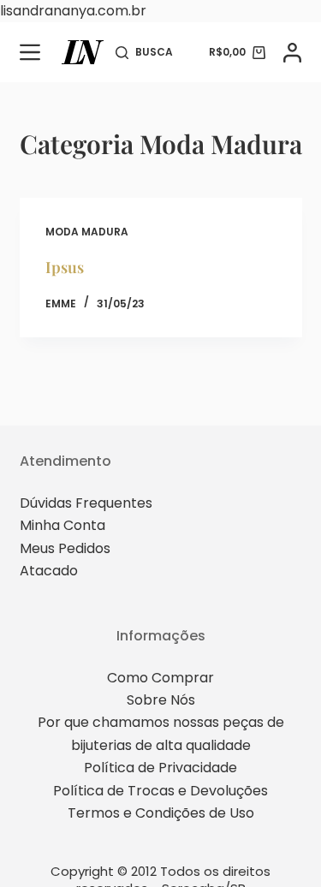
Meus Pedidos (65, 548)
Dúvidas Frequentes (86, 503)
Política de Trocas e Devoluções (160, 791)
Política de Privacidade (160, 767)
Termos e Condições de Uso (161, 813)
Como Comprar (160, 678)
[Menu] (30, 52)
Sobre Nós (161, 700)
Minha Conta (62, 525)
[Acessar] (292, 53)
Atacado (49, 570)
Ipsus (64, 267)
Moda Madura (86, 231)
